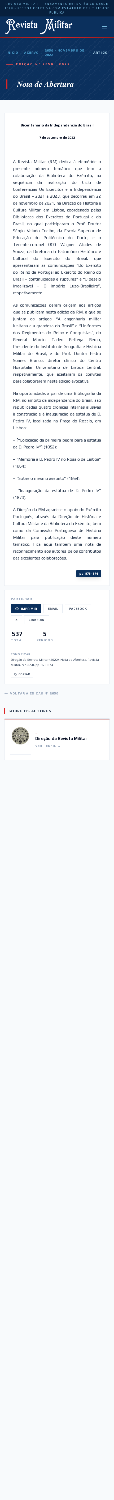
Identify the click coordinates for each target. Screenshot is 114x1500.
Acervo (31, 52)
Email (53, 609)
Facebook (78, 609)
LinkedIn (36, 620)
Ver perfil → (48, 746)
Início (12, 52)
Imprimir (29, 609)
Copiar (24, 674)
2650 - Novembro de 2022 (65, 53)
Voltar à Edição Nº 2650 (34, 693)
